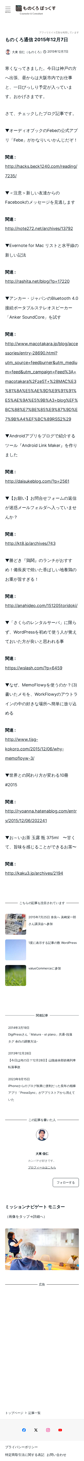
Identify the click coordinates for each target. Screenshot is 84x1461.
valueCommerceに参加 (44, 968)
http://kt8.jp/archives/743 (30, 543)
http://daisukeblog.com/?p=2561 (37, 481)
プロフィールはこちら (42, 1167)
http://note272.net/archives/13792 (39, 228)
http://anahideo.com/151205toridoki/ (41, 605)
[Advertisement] (42, 1344)
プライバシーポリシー (21, 1447)
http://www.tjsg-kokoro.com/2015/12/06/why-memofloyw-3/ (34, 749)
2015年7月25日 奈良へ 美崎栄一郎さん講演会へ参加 (52, 920)
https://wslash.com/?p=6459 (33, 667)
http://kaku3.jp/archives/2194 (34, 873)
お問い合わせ (56, 1455)
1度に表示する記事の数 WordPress (52, 943)
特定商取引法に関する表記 (24, 1455)
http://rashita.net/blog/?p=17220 (37, 281)
